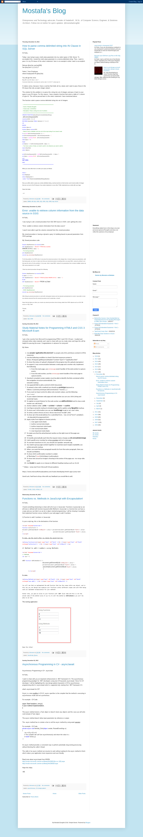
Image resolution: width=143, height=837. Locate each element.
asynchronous (31, 788)
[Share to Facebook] (63, 199)
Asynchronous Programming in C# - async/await (48, 664)
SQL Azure (55, 201)
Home (54, 793)
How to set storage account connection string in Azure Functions (112, 69)
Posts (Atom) (34, 797)
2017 (96, 359)
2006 (96, 425)
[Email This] (56, 199)
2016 (96, 361)
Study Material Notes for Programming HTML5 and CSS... (107, 385)
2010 (96, 414)
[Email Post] (52, 198)
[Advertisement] (63, 32)
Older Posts (81, 793)
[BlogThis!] (59, 199)
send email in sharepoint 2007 (103, 45)
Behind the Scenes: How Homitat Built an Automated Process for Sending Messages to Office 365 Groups (107, 319)
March (98, 408)
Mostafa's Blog (44, 11)
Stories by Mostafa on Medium (104, 275)
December (99, 374)
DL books (96, 435)
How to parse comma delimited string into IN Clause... (107, 377)
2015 (96, 364)
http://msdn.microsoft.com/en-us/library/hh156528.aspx (40, 763)
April (97, 406)
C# (37, 788)
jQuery (36, 655)
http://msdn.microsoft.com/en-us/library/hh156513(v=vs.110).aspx (43, 761)
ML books (96, 433)
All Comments (99, 347)
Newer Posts (27, 793)
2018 (96, 356)
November (99, 398)
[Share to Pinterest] (65, 199)
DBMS (29, 201)
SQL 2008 (49, 201)
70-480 (29, 489)
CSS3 (33, 489)
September (99, 401)
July (97, 403)
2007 (96, 422)
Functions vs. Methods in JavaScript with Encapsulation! (52, 498)
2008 (96, 420)
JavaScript (30, 655)
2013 (96, 369)
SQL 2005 (42, 201)
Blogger (88, 822)
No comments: (46, 198)
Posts (97, 344)
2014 (96, 366)
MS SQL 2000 (35, 201)
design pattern (42, 788)
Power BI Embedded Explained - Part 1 (106, 327)
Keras (94, 438)
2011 (96, 412)
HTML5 (38, 489)
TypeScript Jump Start (101, 331)
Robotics (95, 436)
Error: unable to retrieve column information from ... (105, 381)
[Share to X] (61, 199)
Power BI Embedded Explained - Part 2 (106, 323)
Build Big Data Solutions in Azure (104, 333)
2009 (96, 417)
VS (41, 489)
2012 (96, 372)
